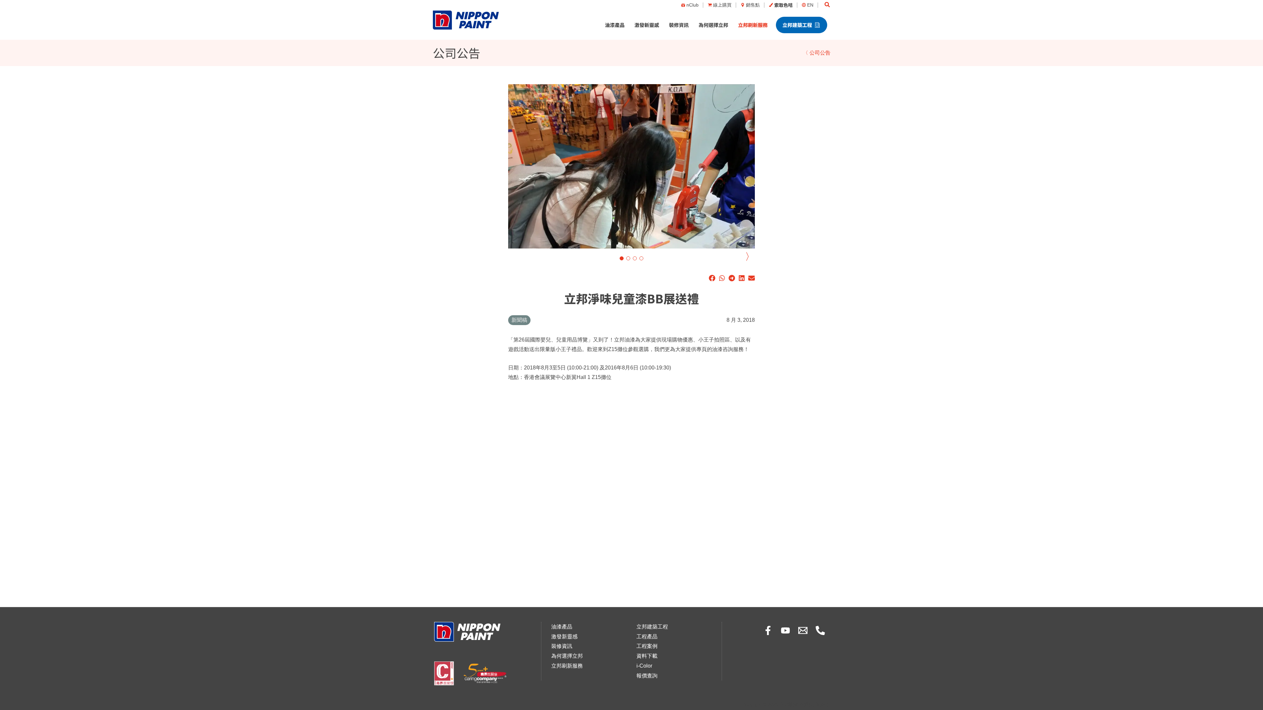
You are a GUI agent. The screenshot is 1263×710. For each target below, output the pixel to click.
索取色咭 (783, 5)
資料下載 (646, 656)
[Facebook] (768, 630)
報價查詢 (646, 675)
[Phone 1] (820, 630)
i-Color (644, 666)
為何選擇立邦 (713, 24)
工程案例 (646, 646)
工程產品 (646, 636)
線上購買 (722, 5)
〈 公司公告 (816, 53)
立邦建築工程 (797, 24)
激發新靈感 (646, 24)
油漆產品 (615, 24)
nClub (692, 5)
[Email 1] (802, 630)
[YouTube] (785, 630)
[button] (827, 5)
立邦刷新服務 (753, 24)
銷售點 (753, 5)
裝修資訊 (679, 24)
